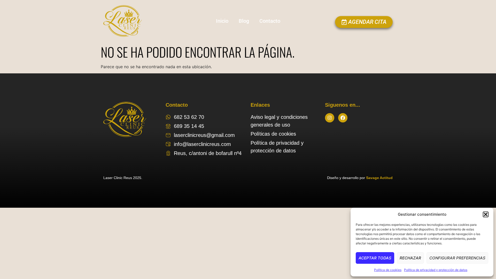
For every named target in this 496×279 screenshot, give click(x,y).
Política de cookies (387, 270)
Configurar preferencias (457, 257)
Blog (244, 21)
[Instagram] (329, 117)
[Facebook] (342, 117)
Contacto (269, 21)
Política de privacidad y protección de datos (435, 270)
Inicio (222, 21)
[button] (485, 214)
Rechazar (410, 257)
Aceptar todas (375, 257)
